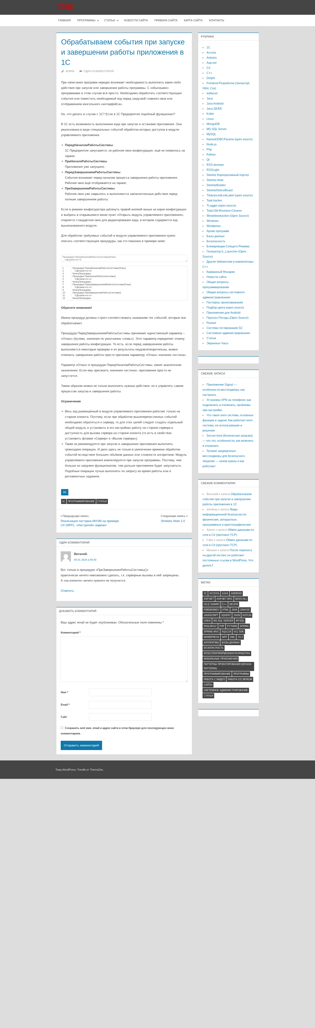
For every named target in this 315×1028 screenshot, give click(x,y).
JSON (237, 615)
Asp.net (211, 62)
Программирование (81, 501)
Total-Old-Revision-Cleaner (224, 210)
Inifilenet (212, 93)
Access (211, 52)
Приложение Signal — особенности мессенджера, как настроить (224, 389)
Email (65, 704)
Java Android (215, 103)
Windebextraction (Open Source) (228, 215)
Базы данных (216, 236)
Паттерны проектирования (225, 302)
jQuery (226, 615)
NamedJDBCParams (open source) (229, 139)
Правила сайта (165, 20)
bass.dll (241, 598)
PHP (221, 626)
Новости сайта (136, 20)
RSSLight (213, 169)
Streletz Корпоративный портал (228, 174)
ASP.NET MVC (225, 598)
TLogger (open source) (221, 205)
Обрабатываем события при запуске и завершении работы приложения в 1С (227, 499)
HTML (225, 609)
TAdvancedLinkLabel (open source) (230, 195)
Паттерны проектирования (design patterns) (227, 666)
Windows (213, 220)
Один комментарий (98, 71)
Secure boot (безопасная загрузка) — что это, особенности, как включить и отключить (228, 440)
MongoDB (213, 123)
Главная (64, 20)
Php (209, 149)
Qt (208, 159)
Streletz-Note (215, 180)
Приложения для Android (223, 312)
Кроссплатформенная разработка (227, 653)
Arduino (212, 57)
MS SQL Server (217, 129)
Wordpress (214, 225)
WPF (224, 637)
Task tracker (214, 200)
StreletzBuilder (216, 185)
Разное (211, 322)
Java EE (245, 609)
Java (210, 98)
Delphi (211, 78)
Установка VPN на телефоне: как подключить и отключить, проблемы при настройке (227, 405)
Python (211, 154)
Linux (210, 118)
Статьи (109, 20)
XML (232, 637)
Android (236, 593)
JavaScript (211, 615)
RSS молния (215, 164)
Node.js (212, 144)
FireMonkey (212, 609)
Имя (64, 692)
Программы (86, 20)
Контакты (216, 20)
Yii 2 (240, 637)
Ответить (67, 591)
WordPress (211, 637)
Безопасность (216, 241)
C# (208, 67)
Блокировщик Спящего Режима (228, 246)
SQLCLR (226, 631)
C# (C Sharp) (211, 604)
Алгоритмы (211, 642)
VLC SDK (239, 631)
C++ (209, 72)
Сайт (64, 716)
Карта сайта (193, 20)
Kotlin (210, 113)
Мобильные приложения (221, 658)
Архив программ (218, 231)
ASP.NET (209, 598)
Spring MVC (211, 631)
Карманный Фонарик (221, 271)
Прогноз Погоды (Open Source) (227, 317)
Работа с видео (214, 679)
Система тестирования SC (225, 327)
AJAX (225, 593)
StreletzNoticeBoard (220, 190)
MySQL (211, 134)
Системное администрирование (228, 333)
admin (69, 71)
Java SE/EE (214, 108)
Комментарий (71, 632)
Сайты (208, 684)
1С (64, 492)
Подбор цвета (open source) (225, 307)
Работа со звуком (240, 679)
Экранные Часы (217, 343)
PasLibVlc (210, 626)
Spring (244, 626)
